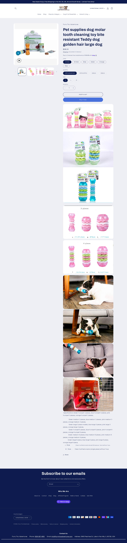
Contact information (75, 524)
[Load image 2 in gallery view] (31, 71)
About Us (37, 495)
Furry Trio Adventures (23, 524)
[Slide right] (56, 72)
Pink (66, 66)
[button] (16, 8)
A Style (67, 62)
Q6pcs (104, 73)
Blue (84, 62)
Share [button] (66, 454)
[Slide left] (15, 72)
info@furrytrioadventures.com (61, 536)
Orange (101, 62)
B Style (76, 62)
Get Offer (90, 495)
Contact (44, 495)
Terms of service (54, 524)
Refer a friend (74, 495)
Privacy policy (35, 524)
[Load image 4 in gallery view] (50, 71)
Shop (50, 495)
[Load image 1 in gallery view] (22, 71)
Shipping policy (64, 524)
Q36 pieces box (70, 73)
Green (93, 62)
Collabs (83, 495)
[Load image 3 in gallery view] (40, 71)
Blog (54, 495)
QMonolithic (84, 73)
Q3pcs (95, 73)
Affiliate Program (63, 495)
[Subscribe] (78, 484)
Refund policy (44, 524)
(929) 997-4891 (40, 536)
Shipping (65, 52)
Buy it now (83, 99)
